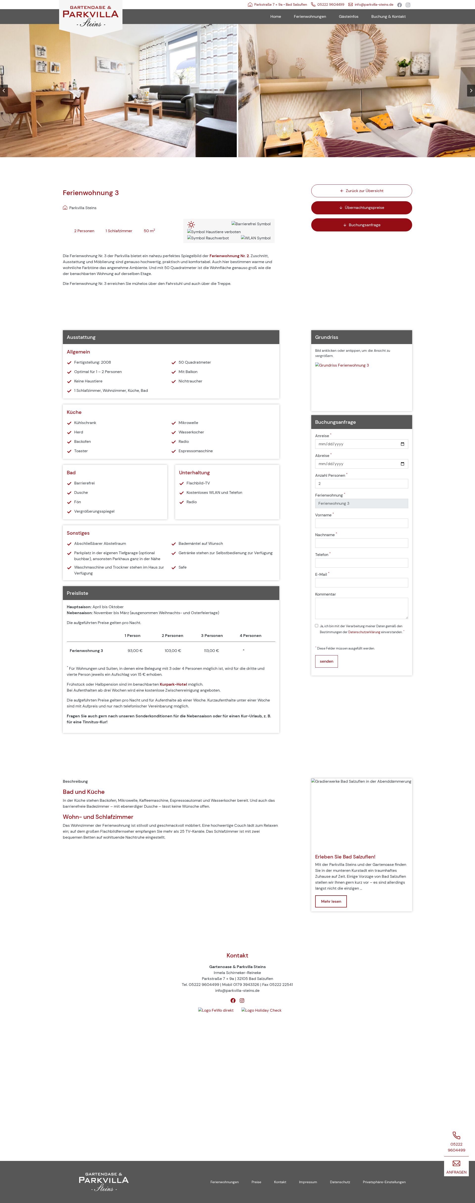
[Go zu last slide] (4, 91)
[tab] (229, 161)
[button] (118, 90)
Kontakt (280, 1182)
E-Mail (322, 574)
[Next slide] (471, 91)
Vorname (324, 515)
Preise (256, 1182)
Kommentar (325, 594)
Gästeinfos (348, 16)
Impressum (308, 1182)
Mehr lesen (331, 901)
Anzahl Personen (331, 475)
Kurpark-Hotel (173, 684)
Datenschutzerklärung (364, 632)
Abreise (323, 455)
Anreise (323, 435)
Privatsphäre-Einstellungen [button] (384, 1182)
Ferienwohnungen (225, 1182)
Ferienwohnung (330, 495)
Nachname (326, 534)
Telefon (323, 554)
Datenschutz (340, 1182)
